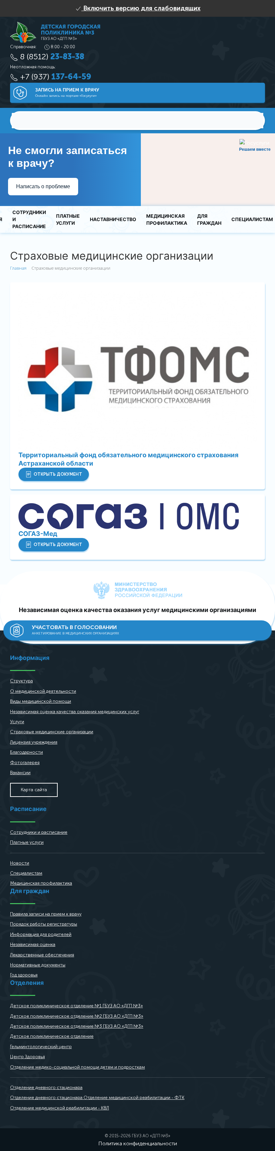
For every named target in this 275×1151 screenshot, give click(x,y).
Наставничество (113, 219)
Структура (21, 681)
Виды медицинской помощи (40, 701)
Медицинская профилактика (166, 219)
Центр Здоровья (27, 1057)
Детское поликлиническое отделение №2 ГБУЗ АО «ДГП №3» (76, 1016)
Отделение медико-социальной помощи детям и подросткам (77, 1067)
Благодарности (26, 752)
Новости (19, 863)
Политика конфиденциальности (137, 1143)
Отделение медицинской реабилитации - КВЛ (59, 1108)
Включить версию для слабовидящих (141, 8)
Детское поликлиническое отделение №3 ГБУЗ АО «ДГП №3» (76, 1026)
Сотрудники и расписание (29, 219)
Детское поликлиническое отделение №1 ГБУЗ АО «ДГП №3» (76, 1006)
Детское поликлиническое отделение (52, 1036)
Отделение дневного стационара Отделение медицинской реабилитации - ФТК (97, 1097)
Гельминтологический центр (41, 1047)
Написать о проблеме (43, 186)
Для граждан (209, 219)
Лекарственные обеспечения (42, 955)
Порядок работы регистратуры (43, 924)
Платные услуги (68, 219)
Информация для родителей (40, 934)
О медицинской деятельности (43, 691)
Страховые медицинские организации (51, 732)
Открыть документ (58, 474)
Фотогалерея (25, 762)
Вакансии (20, 772)
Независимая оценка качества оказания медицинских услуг (74, 712)
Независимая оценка (32, 944)
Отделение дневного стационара (46, 1087)
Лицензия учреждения (33, 742)
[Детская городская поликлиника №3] (55, 31)
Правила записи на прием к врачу (45, 914)
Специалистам (26, 873)
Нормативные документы (37, 965)
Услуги (17, 722)
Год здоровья (24, 975)
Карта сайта (34, 790)
